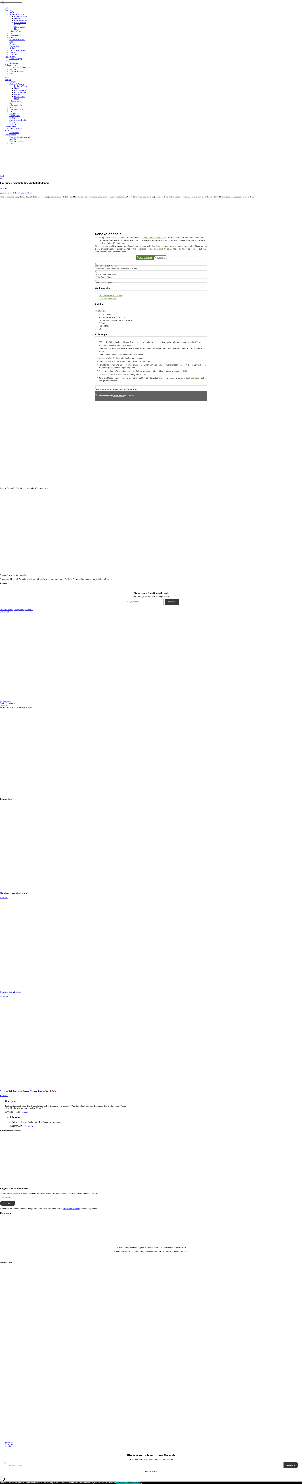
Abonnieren (172, 602)
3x (104, 311)
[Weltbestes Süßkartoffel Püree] (12, 1409)
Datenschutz (9, 1444)
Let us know (118, 395)
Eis (1, 178)
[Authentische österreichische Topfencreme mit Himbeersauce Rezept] (12, 1361)
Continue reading (151, 1471)
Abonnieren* (8, 1203)
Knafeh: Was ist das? (8, 703)
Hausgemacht (19, 610)
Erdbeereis (147, 249)
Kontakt (8, 1446)
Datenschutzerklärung (71, 1209)
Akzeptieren (121, 1483)
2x (100, 311)
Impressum (9, 1442)
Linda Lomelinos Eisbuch (154, 237)
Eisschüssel (194, 378)
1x (96, 311)
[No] (141, 1483)
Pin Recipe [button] (161, 258)
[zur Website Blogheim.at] (7, 1438)
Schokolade (29, 610)
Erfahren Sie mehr (133, 1483)
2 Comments (4, 612)
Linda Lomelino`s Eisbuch (110, 296)
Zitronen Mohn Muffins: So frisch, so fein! (16, 707)
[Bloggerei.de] (4, 1433)
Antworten (24, 1112)
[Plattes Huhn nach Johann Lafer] (12, 1337)
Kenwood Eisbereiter (108, 298)
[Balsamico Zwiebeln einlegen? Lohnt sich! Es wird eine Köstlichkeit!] (12, 1313)
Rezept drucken (145, 258)
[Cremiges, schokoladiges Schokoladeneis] (16, 193)
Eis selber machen (6, 610)
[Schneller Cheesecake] (12, 1385)
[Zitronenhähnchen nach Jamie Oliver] (12, 1289)
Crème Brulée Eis (164, 249)
